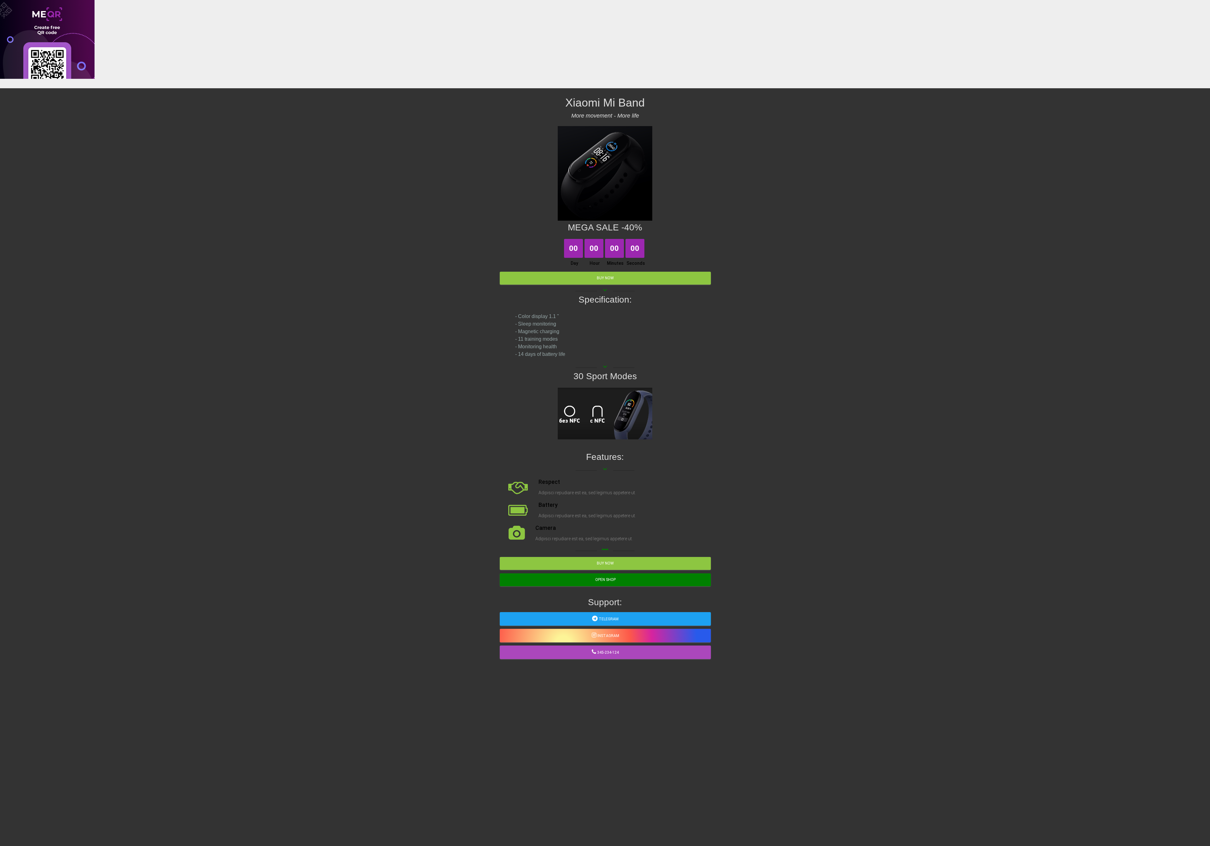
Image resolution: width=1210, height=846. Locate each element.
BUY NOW (605, 278)
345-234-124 (607, 652)
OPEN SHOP (605, 579)
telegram (608, 619)
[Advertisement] (189, 123)
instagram (607, 636)
